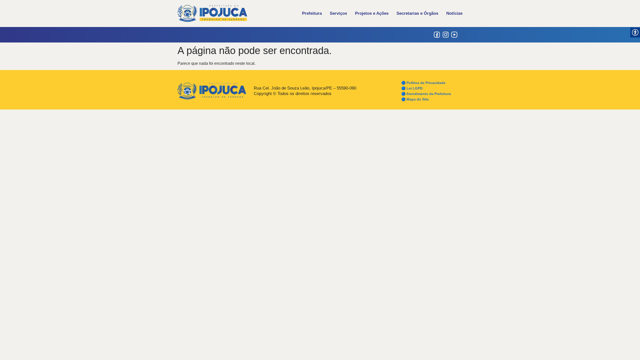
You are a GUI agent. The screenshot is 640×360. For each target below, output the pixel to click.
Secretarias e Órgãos (417, 13)
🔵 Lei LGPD (411, 88)
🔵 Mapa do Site (415, 99)
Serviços (338, 13)
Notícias (454, 13)
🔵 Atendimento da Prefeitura (426, 94)
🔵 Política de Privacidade (423, 83)
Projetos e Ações (371, 13)
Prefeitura (312, 13)
